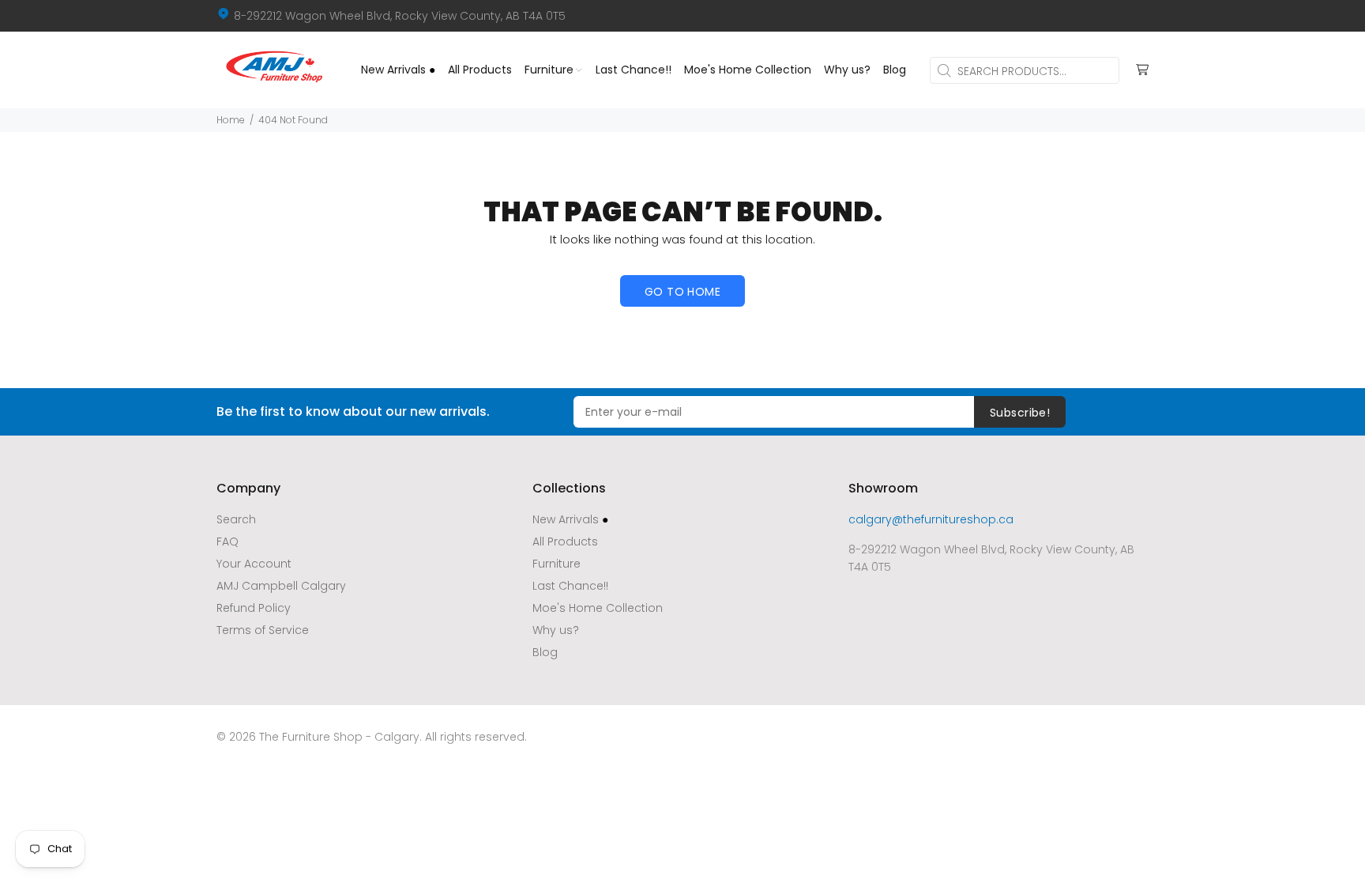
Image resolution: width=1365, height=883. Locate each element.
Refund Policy (253, 608)
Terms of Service (262, 630)
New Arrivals (570, 519)
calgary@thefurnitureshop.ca (930, 519)
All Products (565, 541)
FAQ (227, 541)
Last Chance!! (570, 586)
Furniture (556, 564)
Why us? (555, 630)
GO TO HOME (682, 292)
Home (230, 119)
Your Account (253, 564)
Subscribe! (1020, 413)
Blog (545, 652)
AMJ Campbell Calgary (281, 586)
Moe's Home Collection (597, 608)
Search (236, 519)
